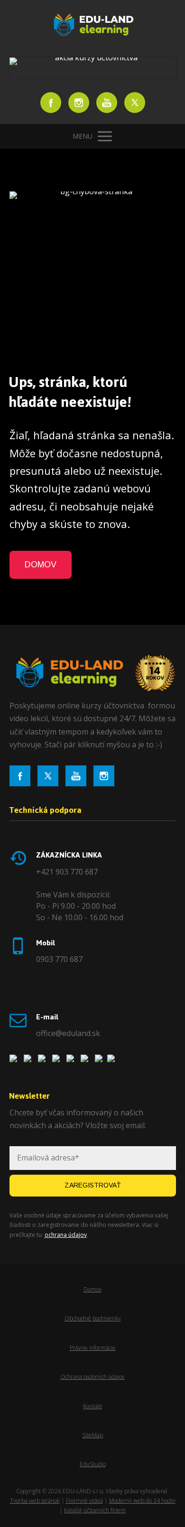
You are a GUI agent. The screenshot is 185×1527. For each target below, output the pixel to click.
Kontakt (92, 1406)
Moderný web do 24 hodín (142, 1501)
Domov (92, 1289)
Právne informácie (93, 1348)
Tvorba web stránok (35, 1501)
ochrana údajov (66, 1235)
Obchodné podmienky (93, 1318)
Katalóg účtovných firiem (95, 1510)
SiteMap (92, 1435)
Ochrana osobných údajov (92, 1377)
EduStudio (93, 1464)
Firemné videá (84, 1501)
